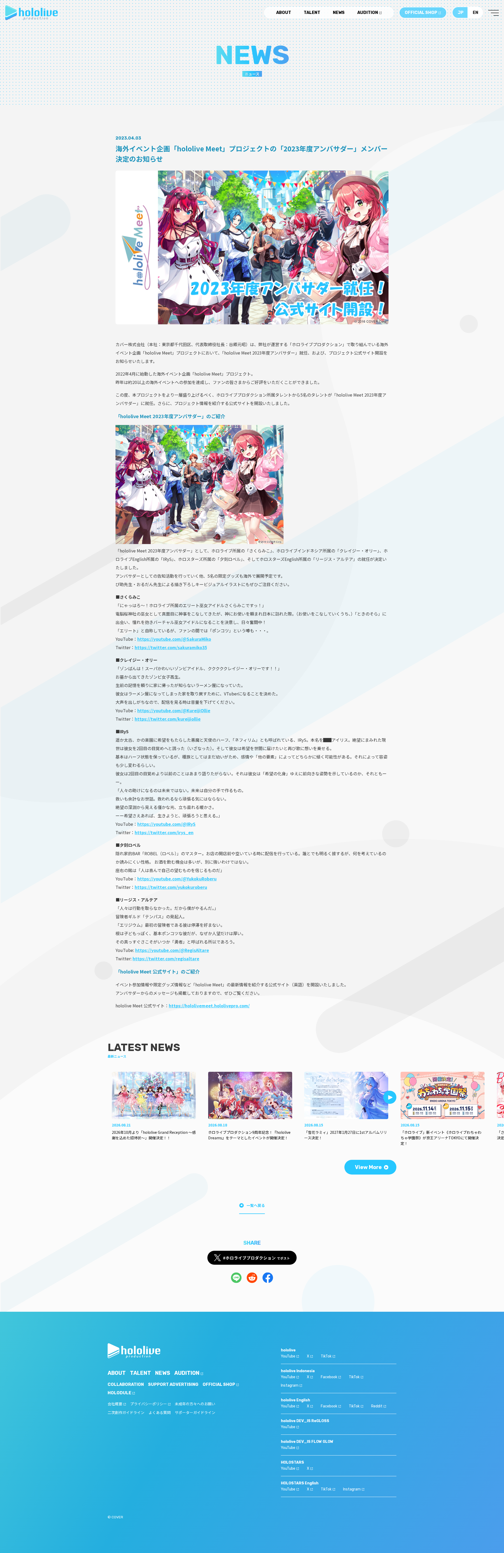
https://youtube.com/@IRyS (166, 824)
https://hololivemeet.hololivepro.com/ (209, 1005)
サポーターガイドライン (195, 1413)
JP (461, 12)
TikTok (326, 1356)
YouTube (288, 1356)
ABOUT (283, 12)
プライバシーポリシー (148, 1404)
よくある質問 (160, 1413)
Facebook (329, 1377)
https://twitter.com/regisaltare (166, 958)
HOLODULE (119, 1392)
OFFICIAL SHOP (421, 12)
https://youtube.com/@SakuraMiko (174, 639)
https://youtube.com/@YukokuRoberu (177, 878)
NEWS (339, 12)
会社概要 (115, 1404)
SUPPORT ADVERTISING (173, 1384)
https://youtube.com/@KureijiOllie (173, 710)
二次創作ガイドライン (126, 1413)
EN (475, 12)
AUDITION (367, 12)
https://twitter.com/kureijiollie (168, 719)
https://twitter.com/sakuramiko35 (171, 647)
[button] (389, 1097)
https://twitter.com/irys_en (164, 832)
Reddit (376, 1406)
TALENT (312, 12)
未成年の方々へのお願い (195, 1404)
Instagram (289, 1385)
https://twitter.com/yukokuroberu (171, 887)
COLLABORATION (126, 1384)
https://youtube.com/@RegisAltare (172, 950)
